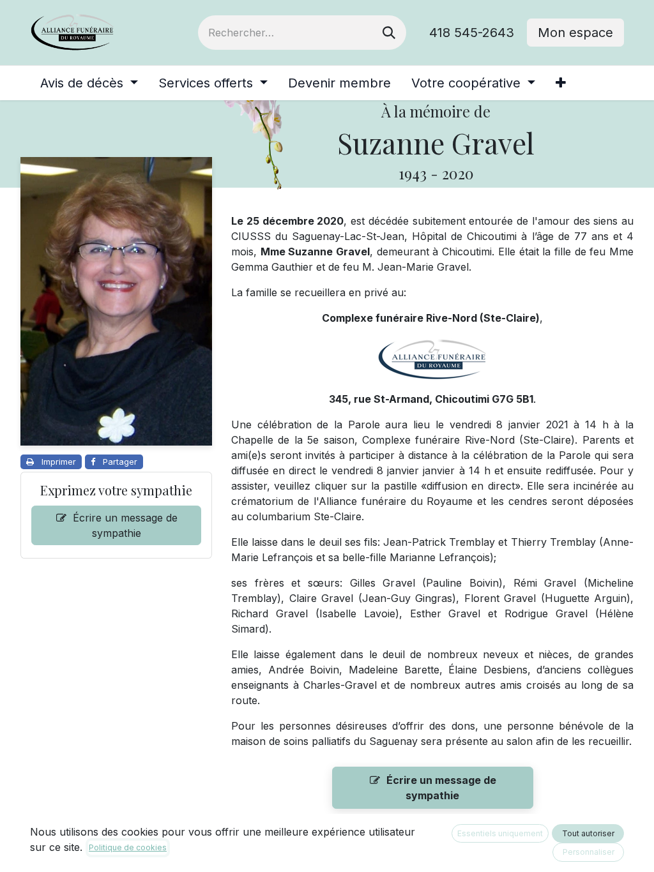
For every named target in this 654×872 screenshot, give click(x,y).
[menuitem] (89, 83)
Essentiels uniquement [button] (500, 833)
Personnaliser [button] (588, 852)
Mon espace (575, 32)
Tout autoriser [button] (588, 833)
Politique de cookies (128, 847)
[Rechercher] (389, 32)
